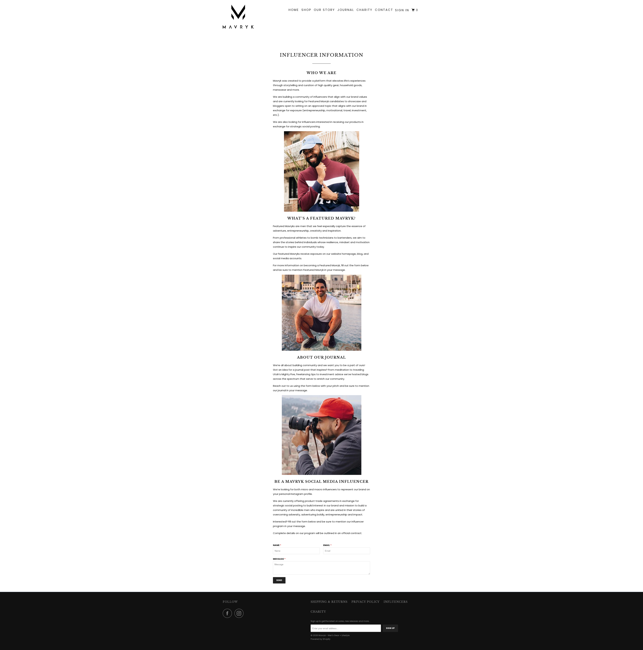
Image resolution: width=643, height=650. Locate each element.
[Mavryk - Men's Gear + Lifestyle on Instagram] (239, 613)
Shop (306, 10)
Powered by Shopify (320, 639)
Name (277, 545)
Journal (345, 10)
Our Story (324, 10)
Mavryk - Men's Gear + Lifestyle (333, 635)
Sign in (402, 10)
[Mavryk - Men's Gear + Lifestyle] (240, 17)
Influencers (396, 601)
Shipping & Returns (329, 601)
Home (294, 10)
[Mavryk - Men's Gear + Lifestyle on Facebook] (228, 613)
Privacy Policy (365, 601)
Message (279, 559)
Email (327, 545)
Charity (364, 10)
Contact (384, 10)
